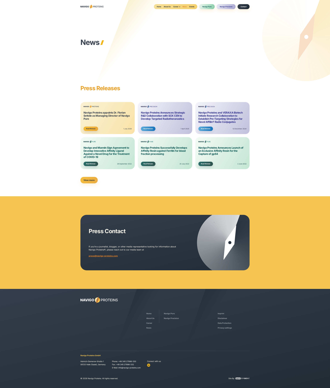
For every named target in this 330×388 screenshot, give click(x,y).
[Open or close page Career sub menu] (180, 7)
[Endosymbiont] (242, 378)
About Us (167, 7)
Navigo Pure (207, 7)
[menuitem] (158, 6)
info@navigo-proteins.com (129, 368)
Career (175, 7)
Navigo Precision (226, 7)
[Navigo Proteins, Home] (92, 7)
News (185, 7)
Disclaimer (222, 318)
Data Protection (224, 323)
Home (159, 7)
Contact (243, 7)
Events (191, 7)
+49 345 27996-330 (127, 361)
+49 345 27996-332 (125, 364)
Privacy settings (225, 328)
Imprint (221, 313)
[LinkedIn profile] (148, 365)
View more (89, 180)
